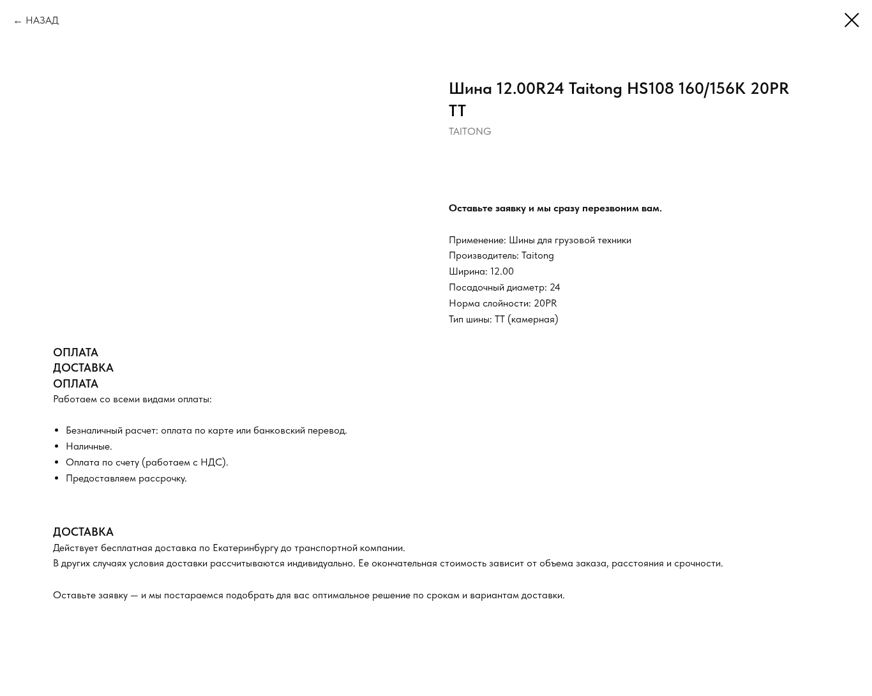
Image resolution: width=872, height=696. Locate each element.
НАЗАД (42, 20)
